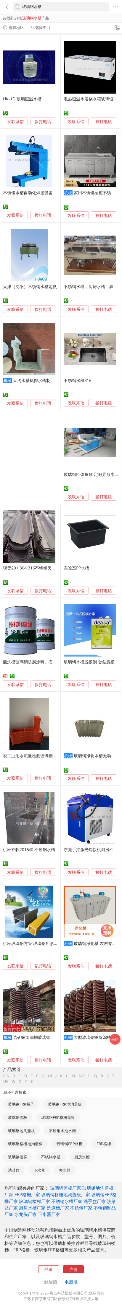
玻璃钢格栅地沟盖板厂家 (65, 1194)
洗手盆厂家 (95, 1201)
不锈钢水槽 (50, 1157)
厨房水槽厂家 (32, 1208)
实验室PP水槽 (76, 568)
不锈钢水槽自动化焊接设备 (28, 192)
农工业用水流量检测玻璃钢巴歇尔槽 (36, 755)
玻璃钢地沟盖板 (21, 1130)
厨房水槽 (82, 1157)
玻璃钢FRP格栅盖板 (58, 1117)
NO (82, 1076)
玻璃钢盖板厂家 (65, 1188)
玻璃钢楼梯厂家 (34, 1201)
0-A (6, 1076)
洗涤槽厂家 (58, 1208)
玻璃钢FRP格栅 (70, 1143)
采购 (114, 1039)
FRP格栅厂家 (27, 1194)
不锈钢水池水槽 (62, 1130)
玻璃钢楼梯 (17, 1157)
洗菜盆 (14, 1170)
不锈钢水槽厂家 (66, 1201)
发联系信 (15, 121)
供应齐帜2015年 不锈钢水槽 (29, 849)
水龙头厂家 (26, 1214)
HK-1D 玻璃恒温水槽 (22, 99)
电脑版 (71, 1282)
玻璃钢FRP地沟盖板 (65, 1104)
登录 (48, 1269)
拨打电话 (43, 121)
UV (5, 1081)
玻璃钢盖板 (17, 1117)
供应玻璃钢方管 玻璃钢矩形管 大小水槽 (39, 943)
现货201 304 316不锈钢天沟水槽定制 (37, 568)
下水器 (39, 1170)
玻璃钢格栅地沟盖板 (25, 1143)
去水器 (64, 1170)
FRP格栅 (104, 1143)
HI (50, 1076)
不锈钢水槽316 (78, 380)
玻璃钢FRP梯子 (21, 1104)
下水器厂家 (49, 1214)
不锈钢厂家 (81, 1208)
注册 (73, 1269)
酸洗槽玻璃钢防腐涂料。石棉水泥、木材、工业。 (48, 662)
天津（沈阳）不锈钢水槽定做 (30, 286)
